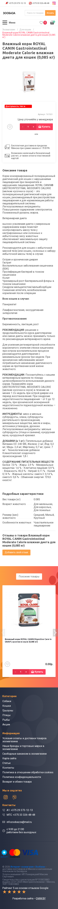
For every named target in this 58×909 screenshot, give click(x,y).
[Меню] (4, 23)
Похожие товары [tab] (29, 576)
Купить (46, 126)
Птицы (6, 715)
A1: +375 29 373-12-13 (20, 810)
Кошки (6, 705)
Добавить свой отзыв (16, 552)
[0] (41, 22)
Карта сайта (9, 758)
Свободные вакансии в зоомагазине (24, 753)
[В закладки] (9, 126)
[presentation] (2, 633)
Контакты (8, 767)
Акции (6, 724)
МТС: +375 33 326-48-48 (21, 814)
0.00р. (52, 22)
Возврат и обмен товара (17, 781)
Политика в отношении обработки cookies (27, 772)
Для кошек (25, 29)
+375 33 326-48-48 (40, 3)
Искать (50, 13)
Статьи (6, 763)
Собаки (6, 701)
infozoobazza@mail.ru (19, 822)
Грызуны (7, 710)
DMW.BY (41, 898)
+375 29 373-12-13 (17, 3)
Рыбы (6, 719)
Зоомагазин (8, 29)
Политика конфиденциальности (21, 777)
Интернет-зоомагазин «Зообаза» (27, 866)
